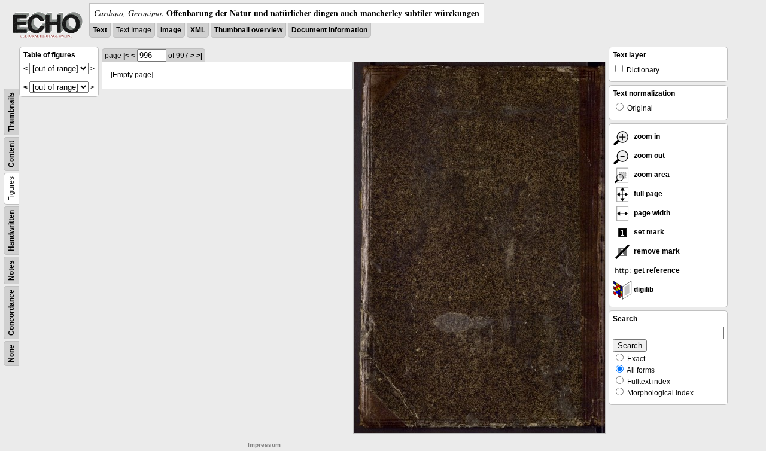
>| (199, 55)
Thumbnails (11, 112)
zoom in (646, 136)
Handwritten (11, 230)
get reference (656, 270)
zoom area (651, 174)
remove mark (656, 251)
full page (647, 194)
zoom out (648, 155)
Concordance (11, 313)
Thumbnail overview (248, 30)
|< (126, 55)
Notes (11, 270)
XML (197, 30)
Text (100, 30)
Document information (329, 30)
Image (170, 30)
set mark (648, 232)
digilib (642, 289)
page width (651, 213)
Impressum (264, 444)
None (11, 353)
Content (11, 154)
